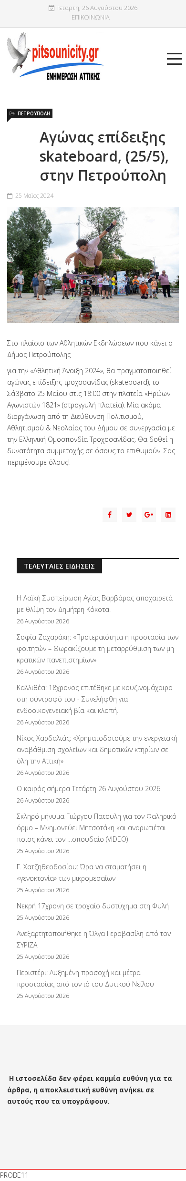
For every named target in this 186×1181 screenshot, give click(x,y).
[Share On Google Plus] (149, 515)
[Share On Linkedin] (168, 515)
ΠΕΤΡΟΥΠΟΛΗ (34, 113)
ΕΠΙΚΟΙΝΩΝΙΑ (91, 17)
